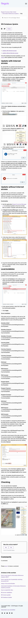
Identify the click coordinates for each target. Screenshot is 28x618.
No (11, 547)
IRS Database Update (6, 597)
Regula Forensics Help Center (8, 12)
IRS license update (6, 595)
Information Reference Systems (10, 13)
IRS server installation (6, 592)
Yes (6, 547)
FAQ (21, 13)
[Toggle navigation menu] (26, 4)
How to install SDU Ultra (7, 590)
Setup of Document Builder (8, 583)
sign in (6, 566)
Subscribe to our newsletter (8, 609)
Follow (9, 28)
